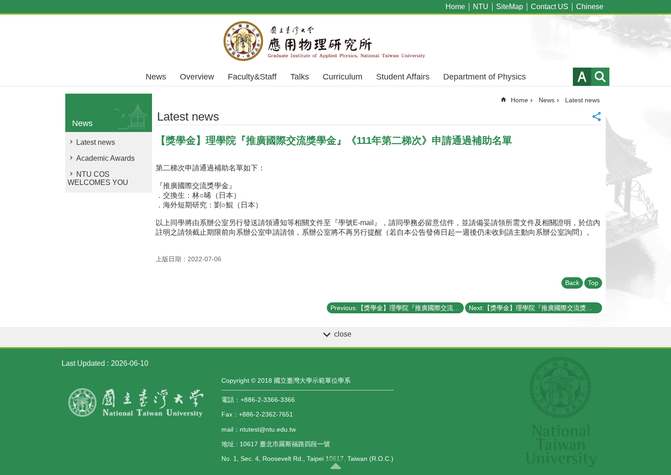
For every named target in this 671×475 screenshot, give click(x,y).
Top (593, 282)
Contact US (549, 7)
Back (572, 282)
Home (455, 7)
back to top (335, 466)
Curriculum (342, 76)
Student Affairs (403, 76)
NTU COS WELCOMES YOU (98, 178)
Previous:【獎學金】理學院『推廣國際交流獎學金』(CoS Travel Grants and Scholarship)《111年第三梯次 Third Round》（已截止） (397, 307)
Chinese (589, 7)
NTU (480, 7)
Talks (299, 76)
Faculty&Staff (252, 76)
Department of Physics (484, 76)
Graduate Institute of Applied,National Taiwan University (335, 41)
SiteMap (509, 7)
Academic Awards (105, 158)
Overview (197, 76)
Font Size (582, 77)
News (156, 76)
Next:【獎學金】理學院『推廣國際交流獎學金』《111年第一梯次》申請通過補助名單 (535, 307)
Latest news (95, 142)
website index (600, 77)
